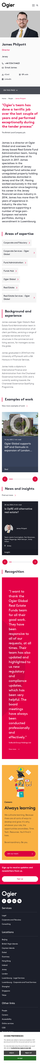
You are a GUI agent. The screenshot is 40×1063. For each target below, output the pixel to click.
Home (4, 98)
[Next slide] (35, 479)
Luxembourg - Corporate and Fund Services (19, 982)
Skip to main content (13, 2)
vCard (6, 74)
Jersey (4, 969)
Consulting (6, 924)
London (5, 974)
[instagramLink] (9, 901)
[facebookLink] (4, 901)
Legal (4, 916)
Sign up (20, 879)
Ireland (4, 965)
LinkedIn (7, 79)
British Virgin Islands (10, 944)
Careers (5, 1015)
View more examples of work (13, 406)
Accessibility (6, 1019)
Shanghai (6, 987)
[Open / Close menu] (33, 5)
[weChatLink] (19, 901)
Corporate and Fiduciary (11, 920)
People (10, 98)
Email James (11, 68)
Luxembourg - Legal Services (13, 978)
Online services (8, 1023)
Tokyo (4, 995)
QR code (25, 74)
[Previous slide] (4, 479)
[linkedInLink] (14, 901)
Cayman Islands (8, 948)
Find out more (7, 495)
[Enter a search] (37, 5)
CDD (3, 1028)
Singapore (6, 991)
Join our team (12, 854)
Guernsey (5, 957)
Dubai (4, 952)
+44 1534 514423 (12, 63)
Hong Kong (6, 961)
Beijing (4, 940)
